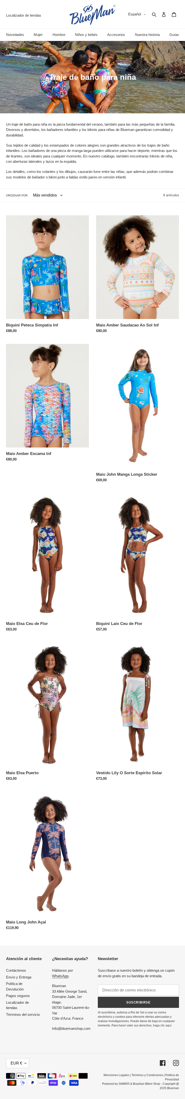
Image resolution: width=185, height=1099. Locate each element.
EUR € (16, 1063)
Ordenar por (17, 195)
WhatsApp (60, 976)
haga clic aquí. (162, 1025)
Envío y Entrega (18, 977)
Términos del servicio (23, 1014)
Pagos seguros (18, 996)
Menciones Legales (116, 1075)
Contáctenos (16, 970)
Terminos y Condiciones (147, 1075)
